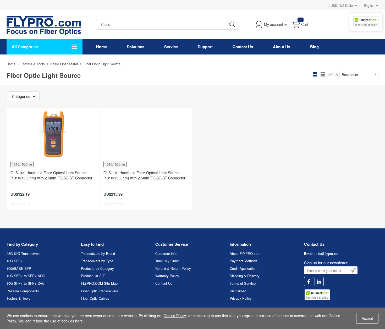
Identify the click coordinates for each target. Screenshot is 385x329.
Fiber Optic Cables (95, 298)
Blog (314, 47)
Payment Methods (243, 260)
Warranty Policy (167, 275)
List (323, 74)
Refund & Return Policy (173, 268)
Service (171, 47)
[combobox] (358, 74)
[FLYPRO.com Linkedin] (319, 282)
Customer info (166, 253)
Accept (367, 318)
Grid (315, 74)
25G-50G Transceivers (24, 253)
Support (205, 47)
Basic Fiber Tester (64, 63)
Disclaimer (238, 290)
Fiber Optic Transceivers (99, 290)
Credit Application (243, 268)
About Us (281, 47)
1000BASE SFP (19, 268)
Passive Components (23, 290)
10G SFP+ (15, 260)
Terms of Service (243, 283)
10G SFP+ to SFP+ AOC (26, 275)
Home (101, 47)
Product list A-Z (93, 275)
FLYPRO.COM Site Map (99, 283)
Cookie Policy (175, 315)
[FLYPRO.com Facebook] (308, 282)
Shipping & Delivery (245, 275)
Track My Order (167, 260)
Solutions (135, 47)
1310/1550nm (22, 164)
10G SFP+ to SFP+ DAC (26, 283)
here (79, 320)
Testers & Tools (33, 63)
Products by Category (97, 268)
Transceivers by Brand (98, 253)
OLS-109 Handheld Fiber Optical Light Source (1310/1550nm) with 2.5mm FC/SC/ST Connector (51, 175)
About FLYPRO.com (245, 253)
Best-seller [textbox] (350, 74)
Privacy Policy (241, 298)
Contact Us (243, 47)
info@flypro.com (328, 253)
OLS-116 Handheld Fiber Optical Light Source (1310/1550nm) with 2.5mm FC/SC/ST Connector (144, 175)
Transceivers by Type (97, 260)
